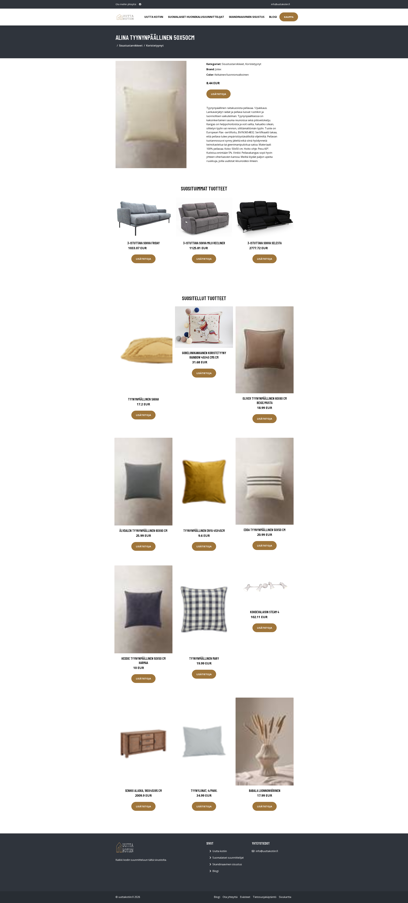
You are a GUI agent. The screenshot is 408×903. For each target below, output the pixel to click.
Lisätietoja (218, 94)
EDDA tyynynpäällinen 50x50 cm (264, 530)
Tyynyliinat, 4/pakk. (204, 790)
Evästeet (245, 897)
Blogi (273, 17)
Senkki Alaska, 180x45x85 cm (143, 790)
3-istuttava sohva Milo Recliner (204, 243)
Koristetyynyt (155, 45)
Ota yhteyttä (230, 897)
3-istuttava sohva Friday (143, 243)
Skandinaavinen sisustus (246, 17)
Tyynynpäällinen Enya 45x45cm (204, 530)
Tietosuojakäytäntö (264, 897)
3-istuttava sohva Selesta (265, 243)
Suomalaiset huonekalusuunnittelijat (196, 17)
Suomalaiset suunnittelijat (228, 857)
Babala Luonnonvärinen (264, 790)
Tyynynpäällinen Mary (204, 658)
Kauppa (288, 16)
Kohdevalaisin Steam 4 (264, 612)
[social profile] (140, 4)
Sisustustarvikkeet (131, 45)
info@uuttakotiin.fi (280, 4)
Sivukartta (285, 897)
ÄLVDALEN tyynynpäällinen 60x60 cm (143, 530)
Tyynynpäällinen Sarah (143, 399)
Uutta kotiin (153, 17)
